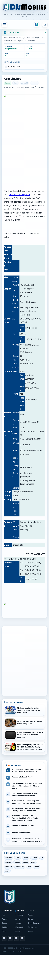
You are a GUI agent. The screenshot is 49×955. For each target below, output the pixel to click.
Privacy (5, 951)
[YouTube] (16, 938)
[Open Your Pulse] (36, 24)
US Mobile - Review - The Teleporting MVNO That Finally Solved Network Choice (25, 818)
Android (24, 83)
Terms (12, 951)
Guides (17, 862)
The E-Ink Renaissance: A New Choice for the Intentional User (25, 794)
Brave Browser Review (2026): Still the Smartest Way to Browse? (26, 770)
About (30, 915)
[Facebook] (4, 938)
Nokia (33, 862)
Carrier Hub (32, 927)
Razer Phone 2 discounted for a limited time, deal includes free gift (27, 840)
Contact (31, 919)
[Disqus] (24, 660)
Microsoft (8, 867)
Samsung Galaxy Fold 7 (21, 832)
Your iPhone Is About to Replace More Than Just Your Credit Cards (26, 802)
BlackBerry (19, 867)
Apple (17, 857)
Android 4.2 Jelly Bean (19, 194)
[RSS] (22, 938)
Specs (7, 83)
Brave (7, 871)
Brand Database (34, 923)
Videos (30, 931)
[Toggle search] (44, 24)
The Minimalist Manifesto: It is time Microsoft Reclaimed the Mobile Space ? (27, 785)
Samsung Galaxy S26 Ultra (23, 825)
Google (25, 857)
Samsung (8, 857)
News (4, 915)
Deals (29, 867)
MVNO (36, 867)
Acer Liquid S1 (13, 79)
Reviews (8, 862)
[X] (10, 938)
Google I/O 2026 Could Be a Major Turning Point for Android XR (26, 809)
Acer (15, 83)
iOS (42, 857)
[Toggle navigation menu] (4, 24)
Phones (34, 83)
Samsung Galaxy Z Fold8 (22, 777)
